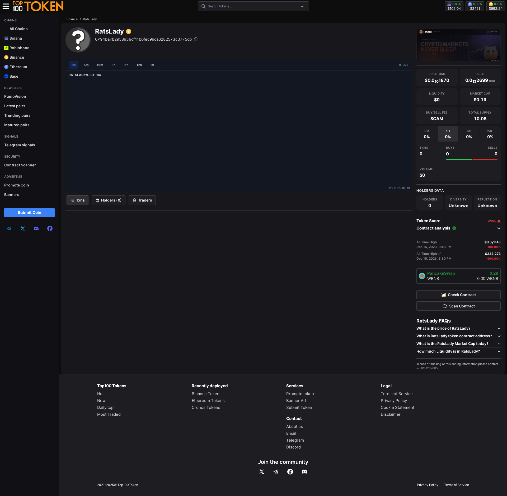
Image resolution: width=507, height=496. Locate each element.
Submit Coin (29, 212)
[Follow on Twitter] (262, 472)
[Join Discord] (304, 472)
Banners (11, 194)
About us (294, 426)
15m (100, 65)
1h (113, 65)
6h (126, 65)
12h (139, 65)
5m (86, 65)
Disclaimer (391, 414)
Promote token (300, 393)
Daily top (105, 407)
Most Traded (109, 414)
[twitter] (22, 228)
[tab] (426, 134)
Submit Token (299, 407)
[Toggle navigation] (6, 6)
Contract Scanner (20, 165)
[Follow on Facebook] (290, 472)
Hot (100, 393)
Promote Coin (16, 185)
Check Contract (462, 295)
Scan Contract (462, 306)
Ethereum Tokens (208, 400)
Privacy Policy (394, 400)
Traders (145, 200)
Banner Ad (296, 400)
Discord (293, 447)
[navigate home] (38, 6)
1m (73, 65)
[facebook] (50, 228)
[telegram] (9, 228)
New (101, 400)
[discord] (36, 228)
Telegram (295, 440)
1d (152, 65)
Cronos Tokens (206, 407)
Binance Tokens (207, 393)
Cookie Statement (397, 407)
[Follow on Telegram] (276, 472)
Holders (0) (111, 200)
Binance (71, 19)
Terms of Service (397, 393)
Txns (80, 200)
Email (291, 433)
